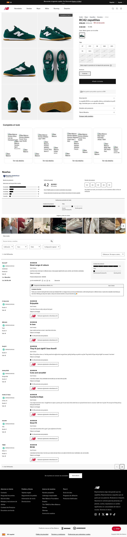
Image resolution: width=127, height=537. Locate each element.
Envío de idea (67, 493)
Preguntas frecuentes (8, 496)
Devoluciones (26, 501)
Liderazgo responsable (49, 496)
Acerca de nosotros (48, 513)
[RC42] (19, 30)
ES (10, 534)
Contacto (4, 493)
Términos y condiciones (58, 534)
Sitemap (45, 510)
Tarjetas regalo (26, 493)
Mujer (86, 17)
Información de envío (28, 499)
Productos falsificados (70, 499)
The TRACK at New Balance (51, 504)
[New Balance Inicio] (7, 8)
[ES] (7, 2)
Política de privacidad (42, 534)
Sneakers (100, 17)
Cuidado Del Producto (8, 507)
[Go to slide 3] (64, 4)
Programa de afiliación (70, 496)
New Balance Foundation (50, 499)
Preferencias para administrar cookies (79, 534)
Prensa (44, 507)
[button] (116, 8)
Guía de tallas (5, 499)
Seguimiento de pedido (29, 496)
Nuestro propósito (48, 493)
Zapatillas (92, 17)
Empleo (44, 501)
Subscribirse (75, 475)
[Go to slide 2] (63, 4)
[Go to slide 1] (62, 4)
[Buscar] (112, 8)
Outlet (81, 17)
